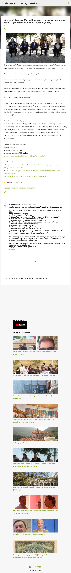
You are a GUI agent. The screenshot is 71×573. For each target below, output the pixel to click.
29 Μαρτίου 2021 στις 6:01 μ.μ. (30, 204)
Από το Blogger (36, 567)
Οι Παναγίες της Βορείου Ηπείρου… (24, 443)
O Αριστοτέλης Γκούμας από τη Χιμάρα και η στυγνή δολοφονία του (34, 375)
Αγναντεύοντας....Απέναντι (24, 3)
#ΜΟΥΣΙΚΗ (22, 188)
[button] (5, 28)
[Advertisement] (35, 301)
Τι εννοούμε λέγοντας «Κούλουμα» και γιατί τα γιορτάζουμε (25, 176)
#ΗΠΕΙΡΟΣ (14, 188)
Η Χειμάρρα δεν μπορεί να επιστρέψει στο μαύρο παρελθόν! (31, 534)
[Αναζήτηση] (45, 3)
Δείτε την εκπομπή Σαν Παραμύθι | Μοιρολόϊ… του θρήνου (26, 156)
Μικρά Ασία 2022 (15, 204)
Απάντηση (13, 249)
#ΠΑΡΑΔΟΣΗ (30, 188)
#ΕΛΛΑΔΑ (7, 188)
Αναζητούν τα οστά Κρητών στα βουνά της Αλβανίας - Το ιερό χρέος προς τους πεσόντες (34, 165)
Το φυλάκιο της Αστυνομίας (14, 168)
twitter (23, 182)
